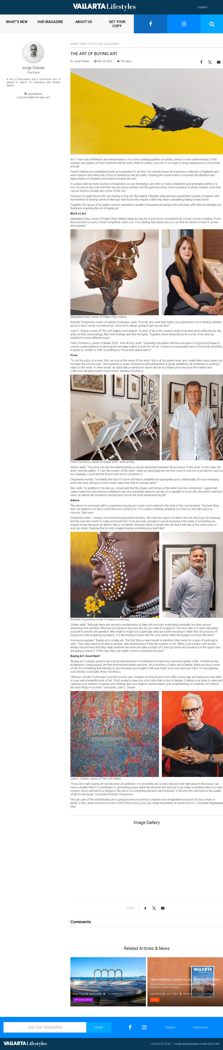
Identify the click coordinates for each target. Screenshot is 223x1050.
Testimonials (200, 1027)
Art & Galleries (108, 44)
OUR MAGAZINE (50, 22)
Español (202, 7)
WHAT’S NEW (17, 22)
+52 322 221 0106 (161, 1044)
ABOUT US (83, 22)
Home (74, 44)
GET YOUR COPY (117, 24)
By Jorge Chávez (79, 61)
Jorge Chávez (33, 68)
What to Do (88, 44)
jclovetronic (35, 94)
